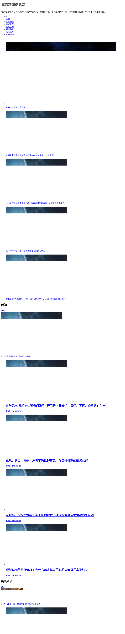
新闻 (8, 19)
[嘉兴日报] (13, 8)
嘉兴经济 (10, 22)
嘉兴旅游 (10, 32)
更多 (3, 310)
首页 (8, 16)
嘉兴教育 (10, 24)
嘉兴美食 (10, 29)
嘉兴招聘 (10, 34)
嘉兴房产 (10, 27)
